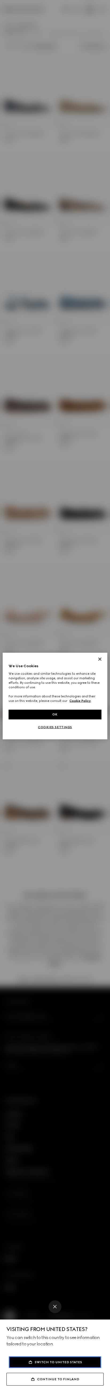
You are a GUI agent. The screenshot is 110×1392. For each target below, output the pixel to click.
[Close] (55, 1306)
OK (55, 714)
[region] (55, 696)
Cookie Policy (80, 701)
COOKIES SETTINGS (55, 727)
